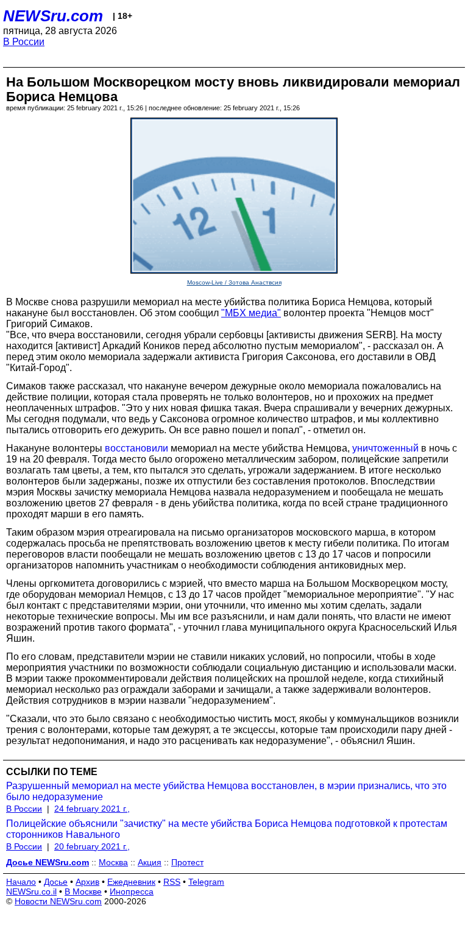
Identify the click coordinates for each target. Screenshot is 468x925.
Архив (87, 882)
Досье (56, 882)
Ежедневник (131, 882)
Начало (21, 882)
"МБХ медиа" (251, 313)
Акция (149, 862)
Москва (113, 862)
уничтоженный (385, 448)
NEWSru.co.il (31, 891)
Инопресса (132, 891)
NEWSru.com (53, 16)
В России (23, 42)
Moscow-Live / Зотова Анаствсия (234, 282)
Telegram (206, 882)
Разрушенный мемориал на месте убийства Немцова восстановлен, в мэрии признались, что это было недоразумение (226, 791)
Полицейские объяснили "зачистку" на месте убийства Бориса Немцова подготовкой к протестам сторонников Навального (226, 829)
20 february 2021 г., (92, 846)
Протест (187, 862)
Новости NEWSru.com (58, 901)
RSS (171, 882)
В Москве (83, 891)
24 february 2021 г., (92, 808)
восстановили (136, 448)
